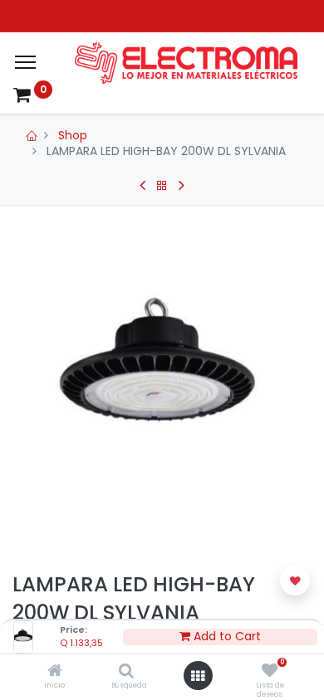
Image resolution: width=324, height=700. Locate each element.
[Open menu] (197, 676)
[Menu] (25, 62)
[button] (295, 580)
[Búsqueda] (126, 672)
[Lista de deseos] (269, 672)
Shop (72, 135)
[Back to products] (162, 185)
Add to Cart (225, 636)
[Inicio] (54, 672)
